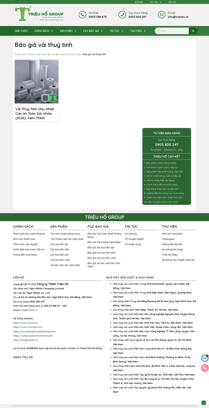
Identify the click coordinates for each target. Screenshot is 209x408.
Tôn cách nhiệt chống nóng (65, 233)
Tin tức (114, 31)
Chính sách (41, 31)
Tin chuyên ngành (134, 239)
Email (171, 13)
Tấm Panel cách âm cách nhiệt (66, 239)
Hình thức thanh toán (24, 239)
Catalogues (168, 239)
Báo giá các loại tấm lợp (101, 247)
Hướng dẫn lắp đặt (172, 244)
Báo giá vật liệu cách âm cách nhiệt (62, 54)
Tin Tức (154, 2)
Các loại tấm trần (59, 249)
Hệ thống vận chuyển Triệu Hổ (178, 259)
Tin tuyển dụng (133, 244)
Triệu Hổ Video (170, 254)
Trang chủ (20, 54)
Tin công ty (131, 233)
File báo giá (91, 31)
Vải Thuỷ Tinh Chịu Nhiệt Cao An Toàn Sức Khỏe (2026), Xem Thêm (35, 113)
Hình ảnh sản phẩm (172, 233)
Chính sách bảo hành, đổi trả (28, 249)
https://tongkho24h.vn (25, 340)
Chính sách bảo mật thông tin (29, 233)
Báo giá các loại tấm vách (102, 257)
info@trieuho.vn (29, 310)
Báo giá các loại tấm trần (101, 252)
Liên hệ (172, 2)
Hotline (93, 13)
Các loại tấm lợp (59, 244)
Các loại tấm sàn (59, 254)
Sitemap (139, 2)
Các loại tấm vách (60, 259)
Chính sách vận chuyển (25, 244)
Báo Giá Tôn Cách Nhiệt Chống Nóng (104, 235)
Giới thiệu (21, 31)
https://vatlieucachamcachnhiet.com (33, 335)
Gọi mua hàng (138, 13)
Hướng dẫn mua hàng (25, 254)
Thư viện (136, 31)
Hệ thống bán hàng (172, 249)
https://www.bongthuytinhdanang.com (34, 331)
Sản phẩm (66, 31)
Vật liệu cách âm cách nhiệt (65, 265)
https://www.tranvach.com (27, 327)
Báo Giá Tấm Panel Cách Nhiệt (104, 242)
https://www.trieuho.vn (25, 322)
